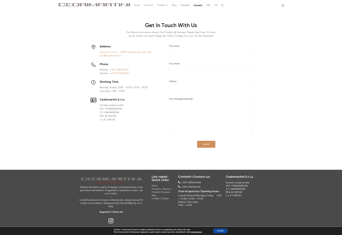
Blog (174, 5)
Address (105, 46)
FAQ (208, 5)
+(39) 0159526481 (119, 73)
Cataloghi (185, 5)
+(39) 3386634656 (119, 69)
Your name (174, 46)
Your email (174, 63)
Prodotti (161, 5)
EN (216, 5)
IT (222, 5)
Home (137, 5)
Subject (172, 81)
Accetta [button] (220, 231)
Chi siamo (148, 5)
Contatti (198, 5)
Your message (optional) (181, 99)
